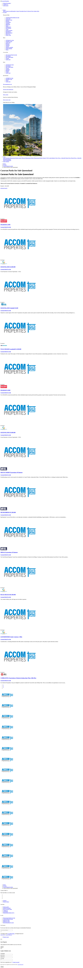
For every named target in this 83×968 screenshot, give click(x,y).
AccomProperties (11, 933)
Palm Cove (8, 34)
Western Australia (9, 47)
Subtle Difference (9, 934)
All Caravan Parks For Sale (11, 54)
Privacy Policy (6, 901)
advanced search (4, 188)
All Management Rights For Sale (12, 17)
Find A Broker (6, 161)
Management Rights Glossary (40, 158)
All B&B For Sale (9, 78)
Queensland (8, 22)
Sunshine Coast (9, 19)
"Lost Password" (20, 964)
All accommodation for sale (7, 84)
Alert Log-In (5, 5)
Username (3, 953)
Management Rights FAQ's (8, 912)
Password (2, 955)
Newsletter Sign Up (23, 11)
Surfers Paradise (9, 30)
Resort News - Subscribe (76, 158)
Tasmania (8, 23)
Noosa (7, 25)
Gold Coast (8, 18)
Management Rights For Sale (9, 918)
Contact (17, 11)
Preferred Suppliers (7, 159)
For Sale (5, 12)
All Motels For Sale (10, 40)
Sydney (7, 71)
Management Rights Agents (15, 158)
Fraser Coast (8, 35)
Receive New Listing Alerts (33, 11)
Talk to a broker (5, 94)
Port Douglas (8, 28)
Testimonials (8, 160)
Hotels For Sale (6, 920)
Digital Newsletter (7, 3)
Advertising (5, 911)
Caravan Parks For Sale (8, 166)
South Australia (9, 48)
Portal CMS (3, 934)
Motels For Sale (6, 921)
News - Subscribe (61, 158)
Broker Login (6, 937)
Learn (4, 156)
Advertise (8, 158)
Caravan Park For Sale (6, 227)
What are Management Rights (28, 158)
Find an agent (6, 906)
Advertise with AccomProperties (8, 89)
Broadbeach (8, 31)
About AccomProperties (11, 11)
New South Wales (9, 57)
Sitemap (4, 900)
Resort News (68, 158)
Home (4, 10)
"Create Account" (16, 962)
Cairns (7, 29)
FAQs (47, 158)
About (4, 160)
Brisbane (7, 21)
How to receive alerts (7, 909)
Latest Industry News (53, 158)
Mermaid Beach (9, 32)
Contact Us (5, 4)
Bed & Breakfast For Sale (8, 922)
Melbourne (8, 24)
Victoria (7, 46)
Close (2, 946)
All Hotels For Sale (10, 64)
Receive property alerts (6, 99)
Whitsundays (8, 26)
